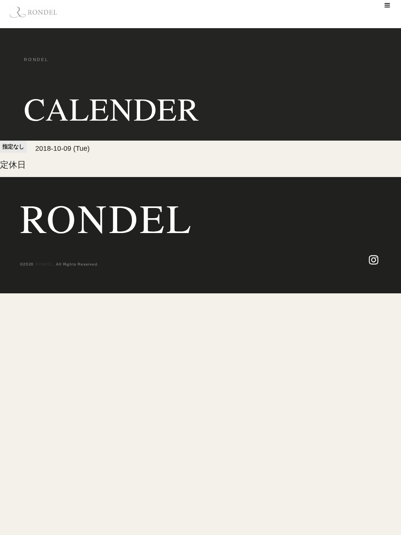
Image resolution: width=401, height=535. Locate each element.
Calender (111, 108)
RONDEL (106, 217)
